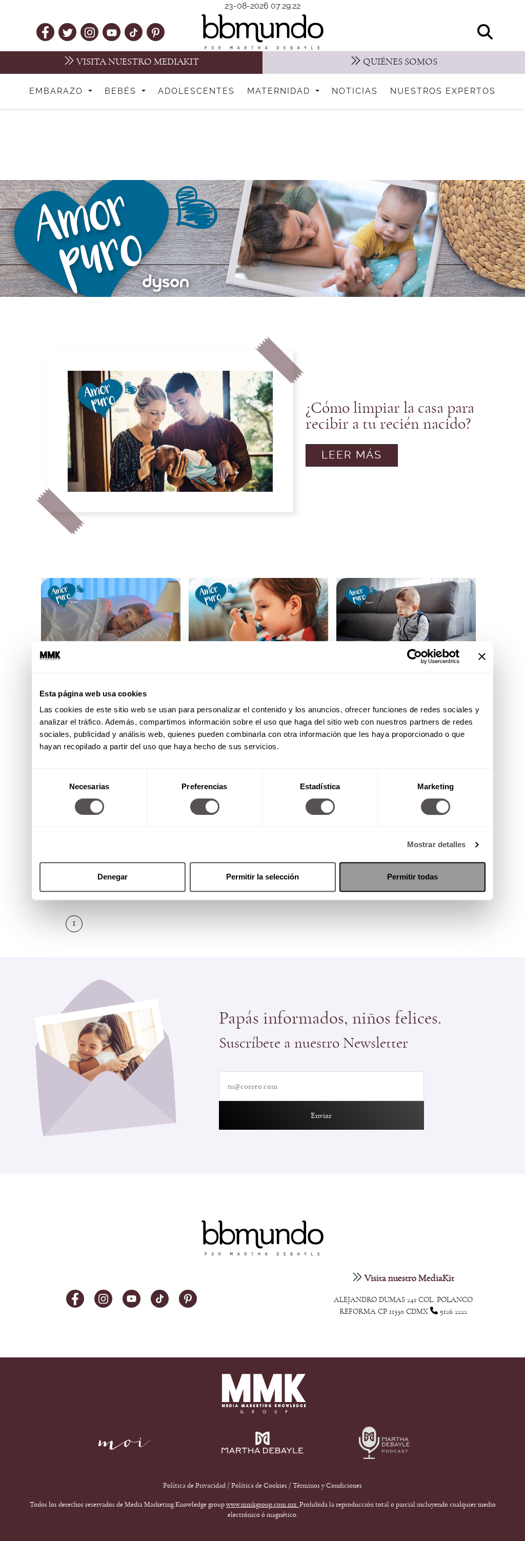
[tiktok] (133, 32)
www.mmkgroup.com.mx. (262, 1504)
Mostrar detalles (436, 844)
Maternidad (280, 91)
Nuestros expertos (443, 91)
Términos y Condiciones (327, 1485)
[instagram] (90, 31)
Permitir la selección (262, 876)
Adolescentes (196, 91)
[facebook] (45, 31)
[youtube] (112, 32)
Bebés (122, 91)
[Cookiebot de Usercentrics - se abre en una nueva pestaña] (414, 656)
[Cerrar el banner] (482, 656)
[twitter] (68, 32)
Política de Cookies (259, 1485)
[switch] (204, 806)
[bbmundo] (262, 31)
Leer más (351, 455)
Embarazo (57, 91)
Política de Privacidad (195, 1485)
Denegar (112, 876)
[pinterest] (155, 32)
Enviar (321, 1115)
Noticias (355, 91)
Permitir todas (412, 876)
